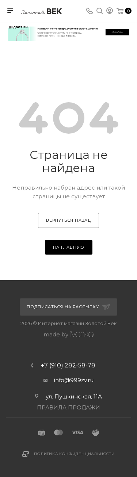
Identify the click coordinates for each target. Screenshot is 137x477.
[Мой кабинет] (109, 11)
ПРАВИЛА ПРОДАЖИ (68, 407)
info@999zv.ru (74, 380)
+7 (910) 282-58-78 (68, 366)
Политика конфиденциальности (74, 453)
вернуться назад (68, 220)
